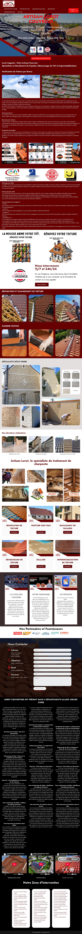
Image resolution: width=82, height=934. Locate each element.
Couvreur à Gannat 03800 (60, 898)
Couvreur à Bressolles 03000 (20, 901)
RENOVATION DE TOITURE (10, 9)
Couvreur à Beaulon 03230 (20, 895)
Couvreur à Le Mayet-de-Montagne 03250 (19, 921)
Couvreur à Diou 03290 (19, 912)
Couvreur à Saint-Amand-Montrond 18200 (39, 921)
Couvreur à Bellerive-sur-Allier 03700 (60, 910)
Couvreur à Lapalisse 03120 (40, 891)
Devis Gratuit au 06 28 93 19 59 (41, 58)
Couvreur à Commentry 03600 (61, 893)
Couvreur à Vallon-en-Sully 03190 (40, 913)
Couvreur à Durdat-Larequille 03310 (20, 917)
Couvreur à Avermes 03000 (60, 912)
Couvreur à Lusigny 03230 (40, 918)
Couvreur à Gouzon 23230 (20, 925)
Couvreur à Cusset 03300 (59, 895)
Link (19, 165)
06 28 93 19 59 (72, 10)
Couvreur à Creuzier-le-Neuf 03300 (20, 910)
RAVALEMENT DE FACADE (38, 9)
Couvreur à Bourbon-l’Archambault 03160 (38, 895)
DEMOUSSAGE (51, 9)
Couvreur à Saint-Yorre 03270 (40, 907)
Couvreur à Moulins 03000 (60, 901)
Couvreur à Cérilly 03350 (19, 907)
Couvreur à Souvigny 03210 (40, 909)
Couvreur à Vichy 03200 (59, 903)
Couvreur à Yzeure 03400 (60, 904)
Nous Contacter (42, 284)
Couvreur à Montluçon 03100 (60, 899)
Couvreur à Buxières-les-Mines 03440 (20, 905)
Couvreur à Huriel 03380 (39, 901)
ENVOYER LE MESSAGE (40, 688)
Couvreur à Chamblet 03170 (20, 923)
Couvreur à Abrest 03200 (40, 893)
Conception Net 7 (46, 932)
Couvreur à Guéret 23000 (60, 917)
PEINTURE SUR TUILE (25, 9)
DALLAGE (20, 12)
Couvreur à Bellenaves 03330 (20, 896)
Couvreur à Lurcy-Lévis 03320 (40, 903)
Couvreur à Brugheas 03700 (20, 903)
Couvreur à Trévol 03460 (39, 911)
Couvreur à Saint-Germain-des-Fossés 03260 (41, 905)
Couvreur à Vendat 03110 (39, 915)
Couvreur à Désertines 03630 (60, 896)
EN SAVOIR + (14, 532)
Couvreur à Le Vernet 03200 (40, 917)
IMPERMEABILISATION (9, 12)
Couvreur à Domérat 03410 (60, 891)
